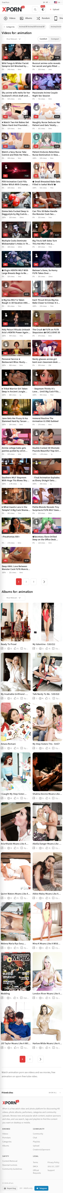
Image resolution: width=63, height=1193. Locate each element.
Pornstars (6, 1137)
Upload (36, 1145)
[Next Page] (44, 581)
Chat (35, 1137)
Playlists (36, 1141)
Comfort (43, 39)
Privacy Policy (53, 1162)
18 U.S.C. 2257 (53, 1166)
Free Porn (5, 2)
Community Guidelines (12, 1169)
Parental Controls (9, 1165)
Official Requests (37, 1171)
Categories (10, 27)
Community (38, 1133)
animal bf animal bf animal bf (32, 26)
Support (51, 1170)
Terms (35, 1162)
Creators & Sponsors (41, 1149)
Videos (5, 1133)
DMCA (35, 1166)
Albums (5, 1145)
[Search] (35, 9)
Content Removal (9, 1161)
